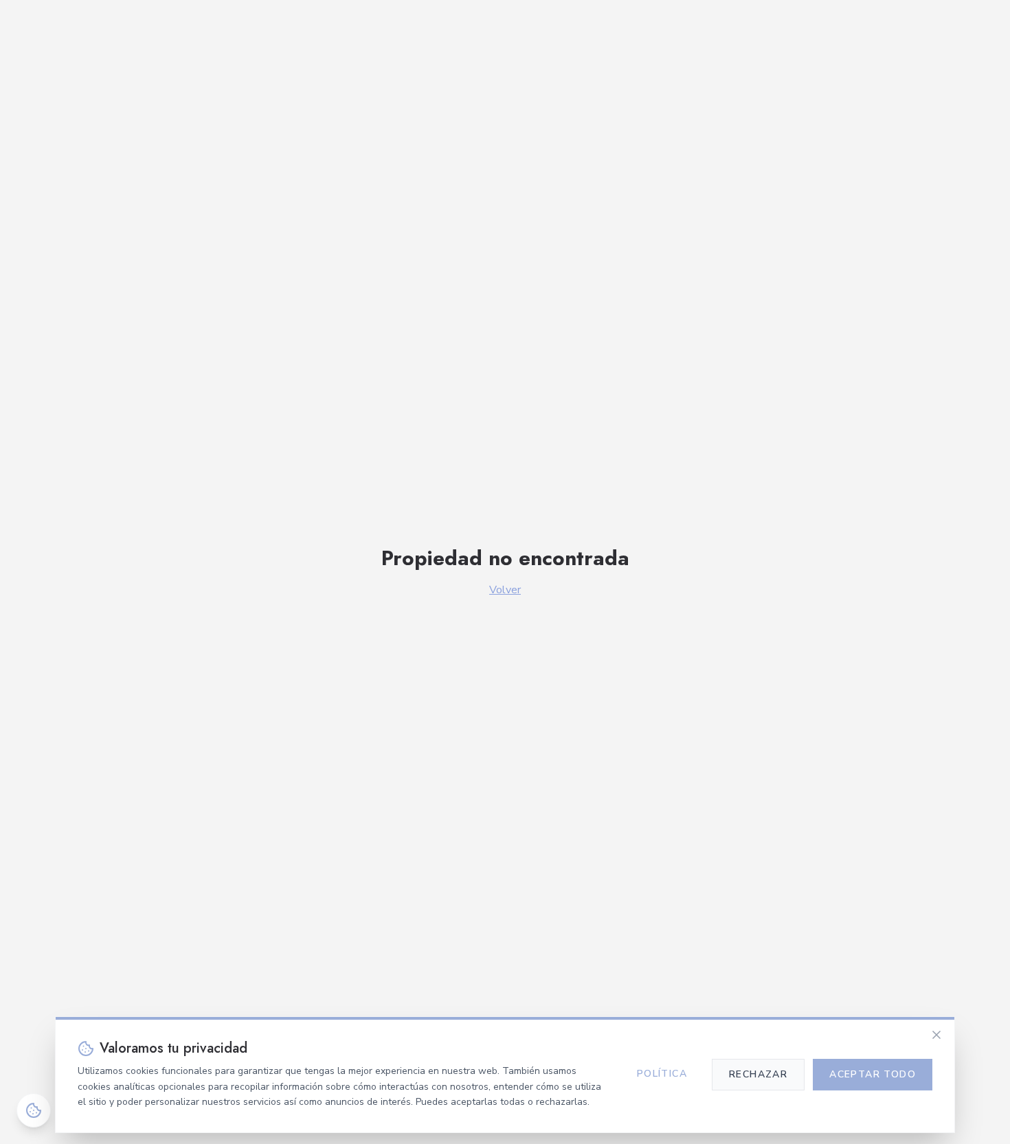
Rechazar (758, 1074)
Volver (505, 589)
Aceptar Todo (872, 1074)
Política (662, 1073)
